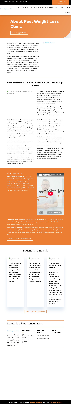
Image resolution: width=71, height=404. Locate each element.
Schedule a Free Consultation (62, 2)
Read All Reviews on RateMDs (35, 311)
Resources (61, 7)
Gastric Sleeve (53, 7)
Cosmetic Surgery (43, 7)
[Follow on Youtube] (48, 2)
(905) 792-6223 (23, 1)
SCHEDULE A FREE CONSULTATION (20, 239)
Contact (67, 12)
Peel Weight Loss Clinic (36, 402)
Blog (68, 7)
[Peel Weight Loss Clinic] (48, 42)
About (19, 7)
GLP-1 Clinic (34, 7)
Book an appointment (19, 33)
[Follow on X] (42, 2)
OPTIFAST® (25, 7)
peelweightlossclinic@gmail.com (10, 1)
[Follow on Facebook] (40, 2)
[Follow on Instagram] (45, 2)
